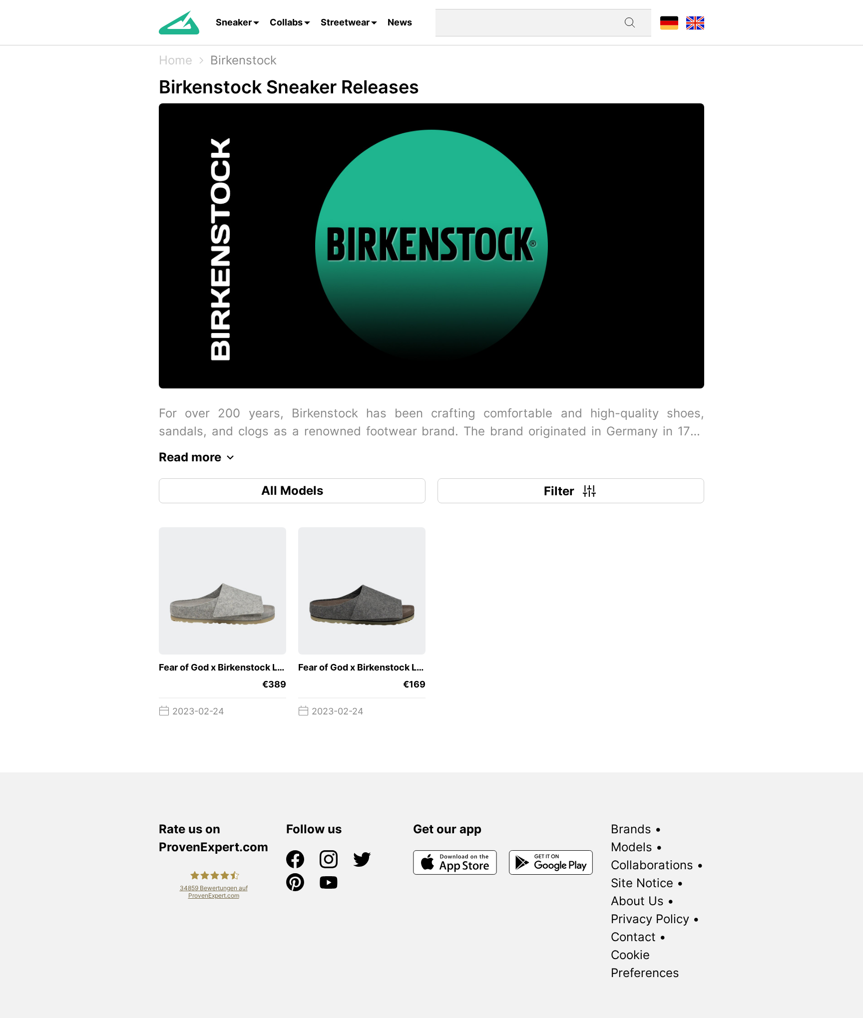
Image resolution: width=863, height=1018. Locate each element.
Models (631, 847)
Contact (633, 937)
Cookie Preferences (645, 964)
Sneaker (234, 22)
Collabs (286, 22)
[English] (695, 22)
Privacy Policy (650, 919)
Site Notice (642, 883)
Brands (631, 829)
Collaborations (652, 865)
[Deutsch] (669, 22)
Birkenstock (243, 60)
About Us (637, 901)
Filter (559, 491)
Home (175, 60)
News (400, 22)
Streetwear (345, 22)
